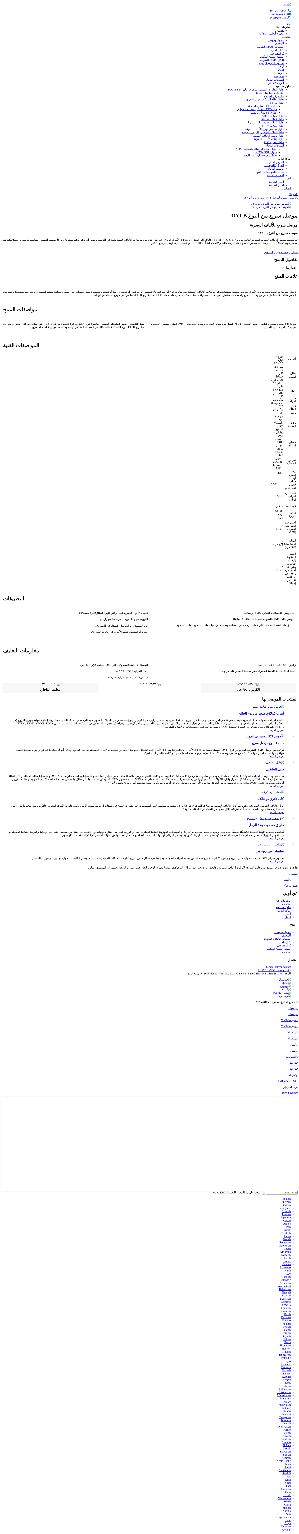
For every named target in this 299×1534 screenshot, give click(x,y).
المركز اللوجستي (274, 165)
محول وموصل (276, 40)
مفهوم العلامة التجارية (271, 33)
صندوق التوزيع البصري (271, 63)
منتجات (286, 36)
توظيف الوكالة (275, 168)
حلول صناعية (283, 907)
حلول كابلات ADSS (273, 115)
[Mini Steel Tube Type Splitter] (268, 706)
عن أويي (279, 30)
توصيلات (279, 76)
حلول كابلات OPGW (272, 119)
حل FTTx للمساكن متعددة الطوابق (257, 109)
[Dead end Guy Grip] (265, 818)
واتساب (283, 252)
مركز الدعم (284, 910)
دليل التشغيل (275, 769)
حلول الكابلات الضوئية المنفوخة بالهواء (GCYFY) (256, 89)
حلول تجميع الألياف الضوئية (268, 135)
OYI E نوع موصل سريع (268, 743)
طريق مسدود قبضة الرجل (266, 825)
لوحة (281, 66)
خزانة (281, 73)
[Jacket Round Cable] (271, 791)
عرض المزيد (277, 730)
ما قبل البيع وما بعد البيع (270, 171)
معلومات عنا (283, 900)
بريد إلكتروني (271, 252)
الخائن (280, 69)
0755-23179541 (279, 10)
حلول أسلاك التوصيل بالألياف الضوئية (263, 132)
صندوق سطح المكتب (272, 56)
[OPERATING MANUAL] (275, 762)
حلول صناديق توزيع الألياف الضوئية (264, 129)
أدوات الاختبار (276, 82)
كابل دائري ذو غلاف (271, 799)
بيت (288, 23)
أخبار (288, 178)
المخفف (279, 43)
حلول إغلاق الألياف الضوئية (268, 138)
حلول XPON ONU (266, 152)
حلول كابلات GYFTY (272, 125)
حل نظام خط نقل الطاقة (270, 92)
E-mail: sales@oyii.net (278, 966)
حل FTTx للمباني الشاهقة (262, 106)
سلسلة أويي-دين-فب (270, 851)
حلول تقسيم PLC (274, 142)
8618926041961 (279, 17)
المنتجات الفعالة (274, 79)
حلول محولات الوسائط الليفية (260, 155)
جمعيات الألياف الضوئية (270, 46)
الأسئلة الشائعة (275, 175)
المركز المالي (276, 162)
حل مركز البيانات (274, 96)
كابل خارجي (277, 53)
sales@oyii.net (279, 13)
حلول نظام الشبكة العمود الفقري (265, 99)
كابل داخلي (277, 50)
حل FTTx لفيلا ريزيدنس (263, 112)
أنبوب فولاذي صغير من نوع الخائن (261, 713)
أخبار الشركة (276, 181)
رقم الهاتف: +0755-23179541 (274, 970)
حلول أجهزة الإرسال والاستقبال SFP (256, 148)
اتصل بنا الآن (291, 885)
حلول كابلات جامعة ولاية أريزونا (266, 122)
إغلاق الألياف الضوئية (272, 59)
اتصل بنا (286, 188)
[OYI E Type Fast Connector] (265, 736)
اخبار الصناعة (276, 185)
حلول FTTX (277, 102)
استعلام (293, 873)
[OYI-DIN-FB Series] (270, 844)
